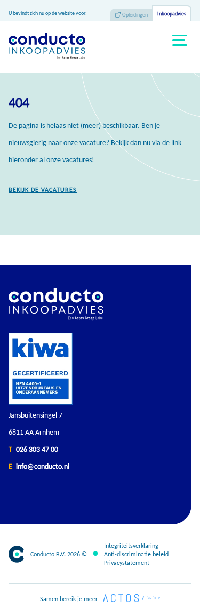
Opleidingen (135, 14)
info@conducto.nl (42, 466)
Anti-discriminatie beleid (136, 554)
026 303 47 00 (37, 449)
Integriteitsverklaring (131, 545)
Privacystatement (126, 562)
